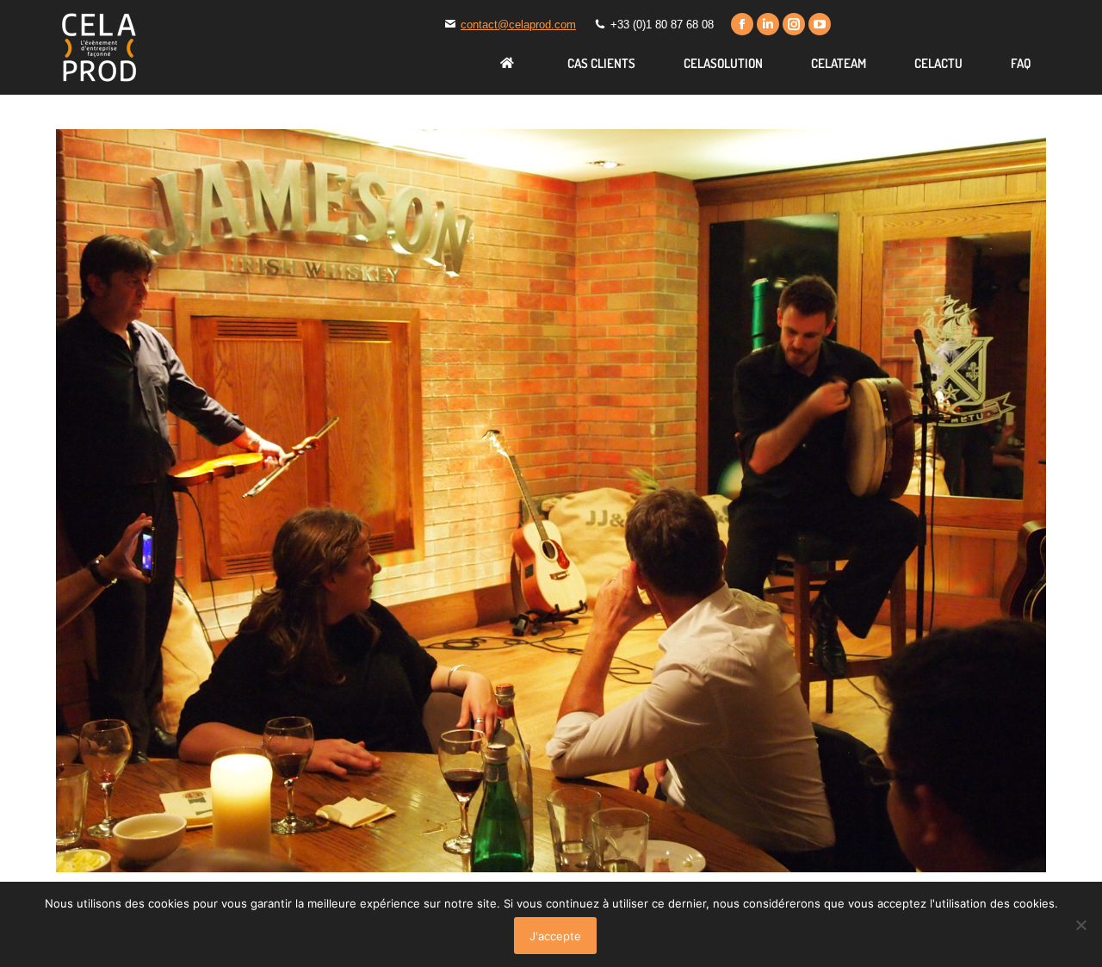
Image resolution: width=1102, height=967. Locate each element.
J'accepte (555, 936)
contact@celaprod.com (518, 24)
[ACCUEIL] (510, 63)
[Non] (1080, 924)
